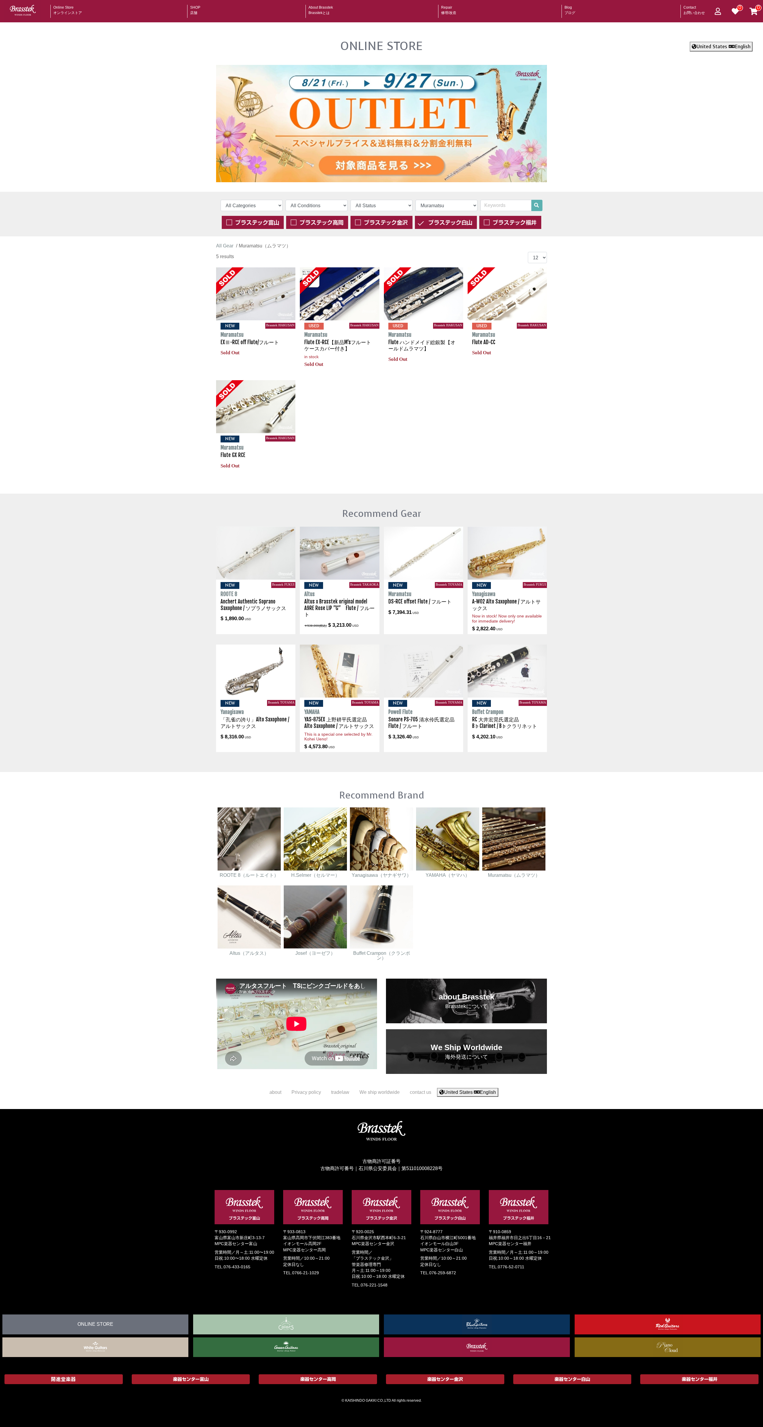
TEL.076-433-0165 (232, 1266)
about (275, 1092)
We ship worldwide (379, 1092)
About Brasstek (320, 8)
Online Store (67, 8)
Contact (694, 8)
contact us (420, 1092)
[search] (536, 205)
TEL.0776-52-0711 (506, 1266)
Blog (570, 8)
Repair (448, 8)
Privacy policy (306, 1092)
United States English (723, 46)
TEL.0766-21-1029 (301, 1272)
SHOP (195, 8)
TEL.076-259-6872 (438, 1272)
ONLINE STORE (381, 46)
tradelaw (340, 1092)
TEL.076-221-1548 (369, 1285)
